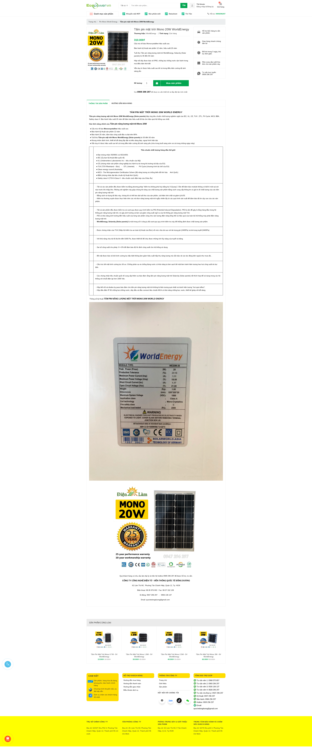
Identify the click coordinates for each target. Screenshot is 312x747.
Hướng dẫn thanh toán (132, 683)
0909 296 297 (144, 92)
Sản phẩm (163, 687)
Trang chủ (163, 680)
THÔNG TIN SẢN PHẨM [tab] (98, 103)
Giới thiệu (162, 683)
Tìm (183, 5)
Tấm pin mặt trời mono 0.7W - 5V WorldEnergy (104, 655)
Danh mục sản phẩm (103, 14)
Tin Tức (188, 14)
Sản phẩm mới (155, 14)
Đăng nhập (201, 7)
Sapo (166, 743)
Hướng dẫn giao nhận (131, 687)
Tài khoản (201, 4)
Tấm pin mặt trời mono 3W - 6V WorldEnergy (208, 655)
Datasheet (173, 14)
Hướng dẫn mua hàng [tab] (122, 103)
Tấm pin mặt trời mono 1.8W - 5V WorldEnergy (139, 655)
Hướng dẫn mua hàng (132, 680)
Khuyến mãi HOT (133, 14)
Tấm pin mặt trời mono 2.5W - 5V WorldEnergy (174, 655)
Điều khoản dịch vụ (130, 690)
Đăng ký (210, 7)
